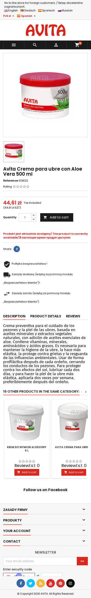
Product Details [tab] (45, 316)
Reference (10, 181)
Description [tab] (14, 316)
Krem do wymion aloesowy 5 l (26, 448)
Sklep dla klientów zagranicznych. (43, 5)
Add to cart (56, 217)
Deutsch (30, 10)
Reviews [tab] (73, 316)
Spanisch (49, 10)
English (14, 10)
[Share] (17, 249)
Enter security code (17, 569)
